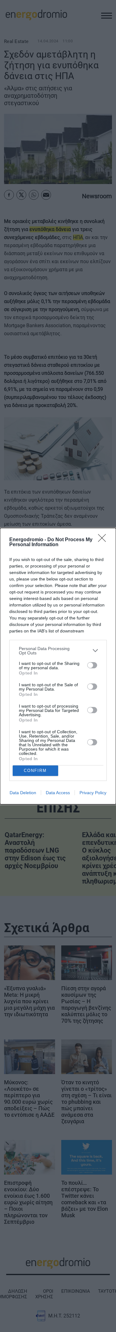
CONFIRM (35, 770)
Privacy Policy (92, 792)
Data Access (58, 792)
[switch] (92, 665)
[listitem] (58, 650)
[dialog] (58, 666)
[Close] (104, 540)
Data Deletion (23, 792)
